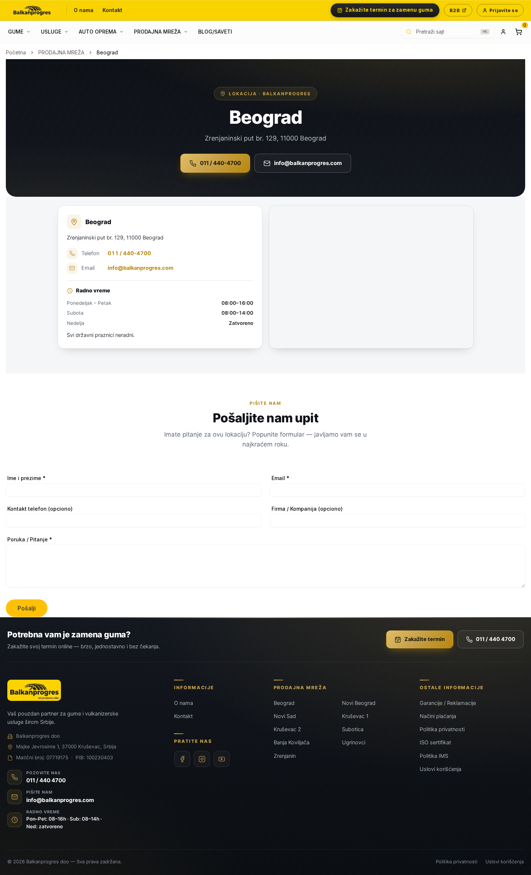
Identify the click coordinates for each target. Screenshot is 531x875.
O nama (84, 10)
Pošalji (27, 608)
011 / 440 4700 (495, 639)
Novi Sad (285, 716)
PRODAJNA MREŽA (61, 52)
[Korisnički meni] (503, 32)
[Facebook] (182, 759)
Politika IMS (434, 756)
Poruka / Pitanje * (29, 539)
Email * (280, 478)
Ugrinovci (353, 742)
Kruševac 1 (355, 716)
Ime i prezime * (26, 478)
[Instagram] (202, 759)
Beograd (284, 703)
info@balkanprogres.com (308, 163)
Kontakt (113, 10)
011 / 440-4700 (220, 163)
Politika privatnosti (442, 729)
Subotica (352, 729)
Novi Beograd (359, 703)
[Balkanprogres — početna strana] (33, 10)
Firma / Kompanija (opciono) (307, 509)
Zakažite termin (424, 639)
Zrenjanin (285, 756)
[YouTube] (221, 759)
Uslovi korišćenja (440, 769)
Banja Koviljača (291, 742)
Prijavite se (503, 10)
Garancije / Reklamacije (448, 703)
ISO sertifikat (435, 742)
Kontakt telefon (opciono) (40, 509)
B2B (455, 10)
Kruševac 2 (287, 729)
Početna (16, 52)
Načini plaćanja (438, 716)
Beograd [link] (107, 52)
